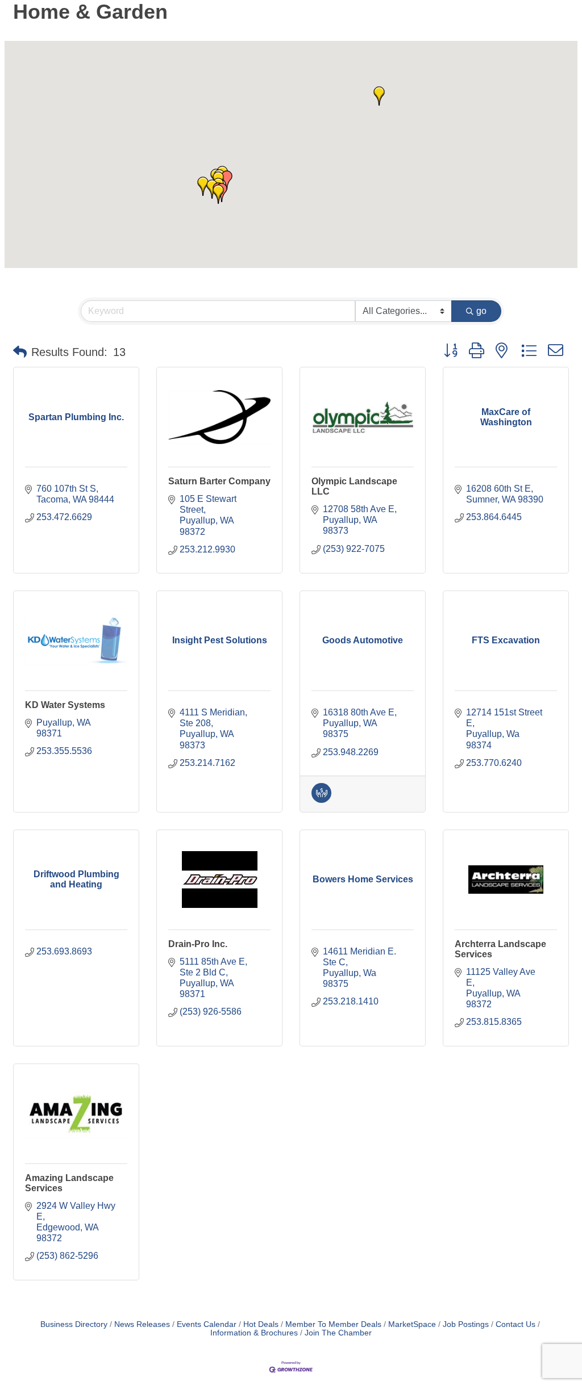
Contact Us (515, 1324)
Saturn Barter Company (219, 481)
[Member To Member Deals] (321, 800)
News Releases (142, 1324)
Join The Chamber (338, 1333)
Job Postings (466, 1324)
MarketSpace (412, 1324)
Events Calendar (206, 1324)
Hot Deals (260, 1324)
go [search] (481, 311)
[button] (379, 96)
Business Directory (73, 1324)
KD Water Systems (65, 705)
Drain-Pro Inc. (197, 944)
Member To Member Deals (333, 1324)
